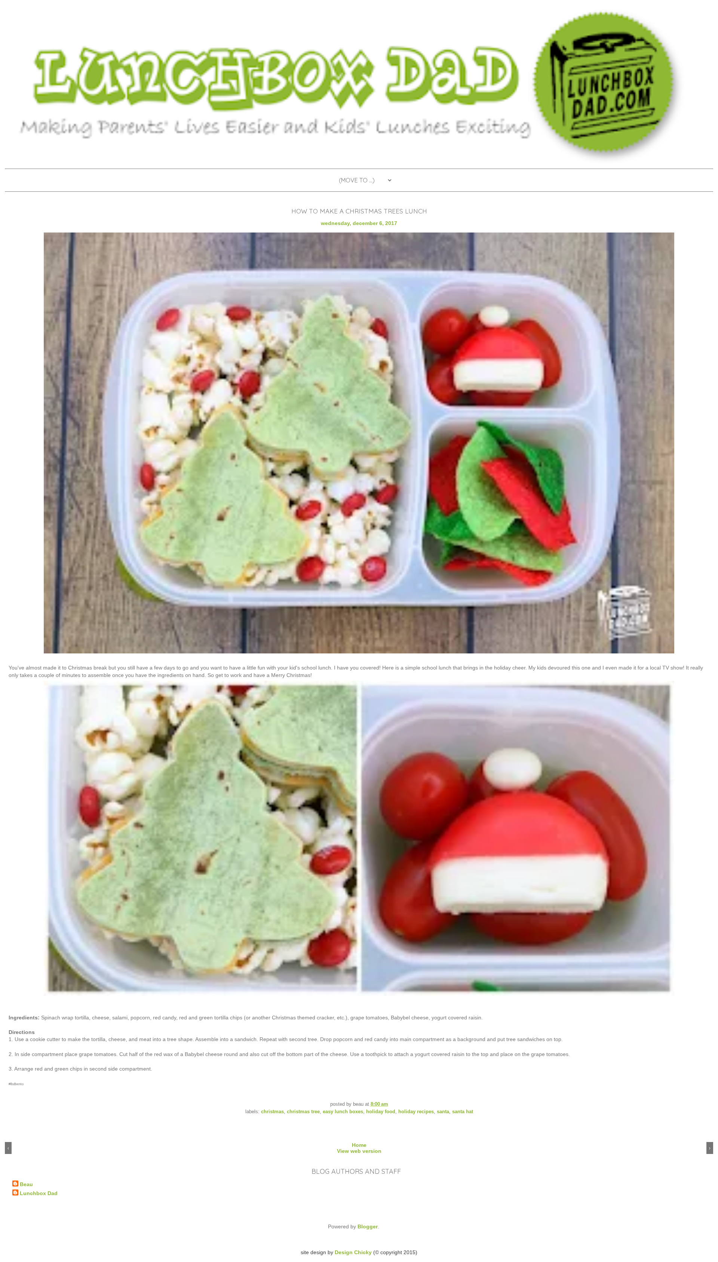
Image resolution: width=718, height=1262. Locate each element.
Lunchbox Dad (39, 1193)
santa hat (462, 1111)
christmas (272, 1111)
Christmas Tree (303, 1111)
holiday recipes (416, 1111)
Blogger (368, 1226)
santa (443, 1111)
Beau (26, 1184)
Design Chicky (353, 1252)
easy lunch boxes (343, 1111)
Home (359, 1145)
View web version (359, 1151)
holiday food (380, 1111)
